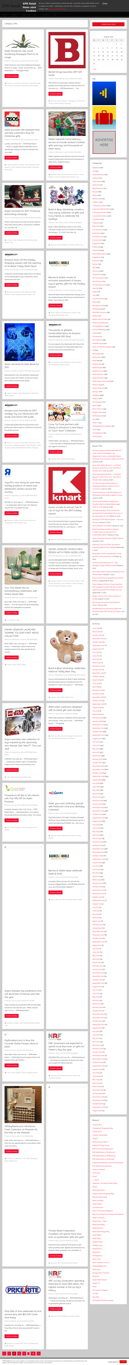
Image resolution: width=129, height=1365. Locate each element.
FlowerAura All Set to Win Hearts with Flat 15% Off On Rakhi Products (22, 798)
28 (33, 1353)
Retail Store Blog (98, 1225)
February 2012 (97, 966)
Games (74, 313)
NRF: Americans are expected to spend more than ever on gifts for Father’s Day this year (66, 1046)
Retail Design (97, 367)
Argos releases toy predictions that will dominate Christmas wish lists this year (23, 993)
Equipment (96, 243)
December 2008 (98, 1097)
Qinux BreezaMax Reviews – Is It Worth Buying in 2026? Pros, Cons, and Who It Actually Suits (106, 468)
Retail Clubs (96, 364)
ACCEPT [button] (123, 1361)
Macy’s (94, 1187)
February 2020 (97, 666)
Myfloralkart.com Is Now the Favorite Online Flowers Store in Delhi (21, 1043)
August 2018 (96, 707)
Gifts (6, 85)
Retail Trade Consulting (101, 381)
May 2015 (95, 831)
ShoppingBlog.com (99, 1266)
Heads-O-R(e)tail (98, 1169)
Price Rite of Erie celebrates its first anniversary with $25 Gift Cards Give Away (23, 1314)
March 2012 (96, 962)
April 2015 (95, 835)
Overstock (96, 336)
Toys (77, 177)
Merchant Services (73, 174)
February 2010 (97, 1048)
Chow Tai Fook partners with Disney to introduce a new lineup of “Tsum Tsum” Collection (65, 427)
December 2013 (98, 890)
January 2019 (97, 694)
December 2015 (98, 807)
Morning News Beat (99, 1197)
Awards (95, 185)
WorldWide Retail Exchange (102, 1300)
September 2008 (98, 1107)
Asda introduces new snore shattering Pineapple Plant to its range (21, 54)
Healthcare (17, 85)
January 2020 (97, 670)
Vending (95, 436)
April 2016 (95, 794)
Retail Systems (97, 1228)
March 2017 (96, 756)
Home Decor (9, 445)
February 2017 (97, 759)
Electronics (17, 292)
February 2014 (97, 883)
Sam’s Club (96, 1259)
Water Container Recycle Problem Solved (107, 538)
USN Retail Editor (32, 597)
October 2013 (97, 897)
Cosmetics (96, 219)
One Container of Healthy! (102, 526)
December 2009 (98, 1055)
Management (73, 101)
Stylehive (95, 1276)
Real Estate (96, 354)
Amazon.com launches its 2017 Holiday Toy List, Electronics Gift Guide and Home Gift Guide (21, 413)
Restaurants (96, 357)
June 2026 (96, 628)
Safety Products (98, 388)
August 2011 (96, 987)
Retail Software (21, 448)
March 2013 (96, 921)
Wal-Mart (95, 1297)
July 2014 (95, 866)
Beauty (95, 192)
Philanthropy (97, 343)
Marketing (25, 85)
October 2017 (97, 731)
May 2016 (95, 790)
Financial (95, 250)
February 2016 (97, 800)
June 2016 (96, 787)
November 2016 (98, 769)
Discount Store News (100, 1142)
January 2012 (97, 969)
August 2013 (96, 904)
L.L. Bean (95, 1180)
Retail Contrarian (98, 1218)
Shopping (67, 103)
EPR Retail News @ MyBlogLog (103, 1156)
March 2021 (96, 632)
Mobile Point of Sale (99, 319)
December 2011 (98, 973)
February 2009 (97, 1090)
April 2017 (95, 752)
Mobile (23, 445)
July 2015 (95, 825)
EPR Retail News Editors (33, 218)
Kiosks (94, 292)
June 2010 (96, 1035)
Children (10, 240)
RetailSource (97, 1249)
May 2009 (96, 1080)
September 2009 (98, 1066)
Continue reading (11, 76)
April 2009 (96, 1083)
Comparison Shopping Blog (102, 1128)
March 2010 (96, 1045)
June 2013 (96, 911)
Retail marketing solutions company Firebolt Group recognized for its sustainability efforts (105, 532)
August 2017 (96, 738)
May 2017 (95, 749)
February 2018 (97, 718)
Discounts (96, 226)
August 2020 (97, 649)
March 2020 (96, 663)
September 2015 (98, 818)
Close (104, 3)
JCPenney (96, 1173)
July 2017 (95, 742)
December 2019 (98, 673)
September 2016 (98, 776)
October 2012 (97, 938)
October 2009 (97, 1062)
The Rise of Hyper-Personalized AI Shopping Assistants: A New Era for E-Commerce (106, 486)
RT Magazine (97, 1256)
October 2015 (97, 814)
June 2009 (96, 1076)
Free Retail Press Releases (102, 1166)
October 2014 (97, 856)
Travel (94, 429)
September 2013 (98, 900)
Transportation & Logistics (101, 426)
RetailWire (96, 1252)
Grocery (10, 85)
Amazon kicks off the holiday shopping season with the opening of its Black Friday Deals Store (23, 262)
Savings (95, 392)
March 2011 (96, 1004)
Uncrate (95, 1293)
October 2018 (97, 701)
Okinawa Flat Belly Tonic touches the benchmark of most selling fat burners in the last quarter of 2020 (107, 513)
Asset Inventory (98, 175)
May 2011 (95, 997)
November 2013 (98, 893)
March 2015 (96, 838)
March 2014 (96, 880)
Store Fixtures (97, 409)
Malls (94, 302)
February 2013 (97, 924)
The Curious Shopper (100, 1290)
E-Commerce (55, 362)
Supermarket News (99, 1280)
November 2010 (98, 1018)
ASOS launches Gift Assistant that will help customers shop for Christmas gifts (22, 132)
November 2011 (98, 976)
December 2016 (98, 766)
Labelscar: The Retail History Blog (104, 1183)
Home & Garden (98, 278)
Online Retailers (76, 362)
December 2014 (98, 849)
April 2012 (95, 959)
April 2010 (95, 1042)
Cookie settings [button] (113, 1362)
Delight (95, 1138)
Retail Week (96, 1235)
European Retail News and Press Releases (107, 1163)
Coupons (16, 1343)
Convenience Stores (99, 216)
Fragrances (96, 257)
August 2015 (96, 821)
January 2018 (97, 721)
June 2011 (95, 993)
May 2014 (95, 873)
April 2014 (95, 876)
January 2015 (97, 845)
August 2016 (96, 780)
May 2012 (95, 955)
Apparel (9, 165)
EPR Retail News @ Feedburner (103, 1152)
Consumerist (97, 1132)
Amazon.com (97, 1125)
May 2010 (95, 1038)
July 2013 (95, 907)
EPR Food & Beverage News (102, 1149)
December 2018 (98, 697)
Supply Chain (97, 412)
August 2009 (97, 1069)
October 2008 (97, 1104)
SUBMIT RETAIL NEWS (108, 24)
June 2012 (96, 952)
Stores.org (96, 1269)
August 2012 (96, 945)
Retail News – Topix (99, 1221)
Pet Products (72, 835)
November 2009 (98, 1059)
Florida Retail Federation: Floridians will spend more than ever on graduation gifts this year (66, 1233)
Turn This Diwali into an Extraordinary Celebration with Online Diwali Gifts (21, 590)
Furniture (95, 261)
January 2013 (97, 928)
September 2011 (98, 983)
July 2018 (95, 711)
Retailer (35, 85)
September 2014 (98, 859)
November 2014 (98, 852)
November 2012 (98, 935)
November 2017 (98, 728)
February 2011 (97, 1007)
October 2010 (97, 1021)
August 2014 (96, 863)
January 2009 (97, 1093)
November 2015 (98, 811)
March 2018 (96, 714)
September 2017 (98, 735)
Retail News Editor (32, 61)
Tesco (94, 1287)
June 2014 (96, 869)
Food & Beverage (34, 83)
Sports (94, 405)
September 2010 (98, 1024)
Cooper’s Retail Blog (99, 1135)
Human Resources (29, 520)
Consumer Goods (69, 581)
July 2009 (95, 1073)
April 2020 (96, 659)
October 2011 (97, 980)
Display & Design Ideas (100, 1145)
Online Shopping (16, 167)
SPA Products (97, 402)
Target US (96, 1283)
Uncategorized (97, 433)
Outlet (94, 333)
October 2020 (97, 642)
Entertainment (66, 313)
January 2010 (97, 1052)
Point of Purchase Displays (102, 347)
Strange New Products (100, 1273)
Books (53, 313)
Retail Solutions (64, 738)
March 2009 (96, 1086)
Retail (31, 85)
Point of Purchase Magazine (102, 1211)
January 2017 (97, 763)
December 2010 (98, 1014)
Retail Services (97, 371)
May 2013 (95, 914)
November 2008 (98, 1100)
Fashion (21, 165)
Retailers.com (97, 1245)
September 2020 (98, 645)
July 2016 (95, 783)
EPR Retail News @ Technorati (103, 1159)
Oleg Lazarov (97, 1204)
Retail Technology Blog (100, 1231)
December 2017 (98, 725)
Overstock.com (98, 1207)
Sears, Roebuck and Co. (101, 1262)
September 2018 (98, 704)
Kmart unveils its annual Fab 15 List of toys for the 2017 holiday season (65, 510)
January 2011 (97, 1011)
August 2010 (96, 1028)
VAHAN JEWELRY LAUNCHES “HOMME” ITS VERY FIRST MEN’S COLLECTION (21, 632)
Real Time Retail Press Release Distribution (108, 1214)
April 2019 (95, 687)
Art (93, 171)
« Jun (94, 69)
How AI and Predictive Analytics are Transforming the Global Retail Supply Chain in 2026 (106, 504)
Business (10, 83)
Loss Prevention (98, 299)
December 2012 (98, 931)
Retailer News (97, 1242)
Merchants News (98, 1190)
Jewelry (62, 459)
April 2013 (95, 918)
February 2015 (97, 842)
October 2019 (97, 676)
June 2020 (96, 656)
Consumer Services (99, 212)
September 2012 (98, 942)
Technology (8, 170)
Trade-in (95, 423)
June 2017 (96, 745)
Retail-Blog (96, 1238)
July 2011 (95, 990)
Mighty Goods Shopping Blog (103, 1194)
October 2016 (97, 773)
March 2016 (96, 797)
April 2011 (95, 1000)
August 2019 (96, 680)
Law (93, 295)
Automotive (96, 181)
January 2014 (97, 887)
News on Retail (98, 1200)
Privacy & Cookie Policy (56, 9)
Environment (97, 240)
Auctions (95, 178)
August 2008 (97, 1111)
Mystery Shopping (99, 323)
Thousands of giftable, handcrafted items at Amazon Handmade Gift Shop (64, 333)
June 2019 (96, 683)
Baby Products (97, 188)
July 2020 (95, 652)
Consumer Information (21, 83)
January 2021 (97, 635)
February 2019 (97, 690)
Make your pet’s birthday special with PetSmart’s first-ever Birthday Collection (66, 806)
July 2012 (95, 949)
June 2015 (96, 828)
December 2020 (98, 638)
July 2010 (95, 1031)
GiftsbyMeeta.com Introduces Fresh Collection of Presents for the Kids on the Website (21, 1129)
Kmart (94, 1176)
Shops (70, 586)
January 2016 (97, 804)
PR (49, 586)
